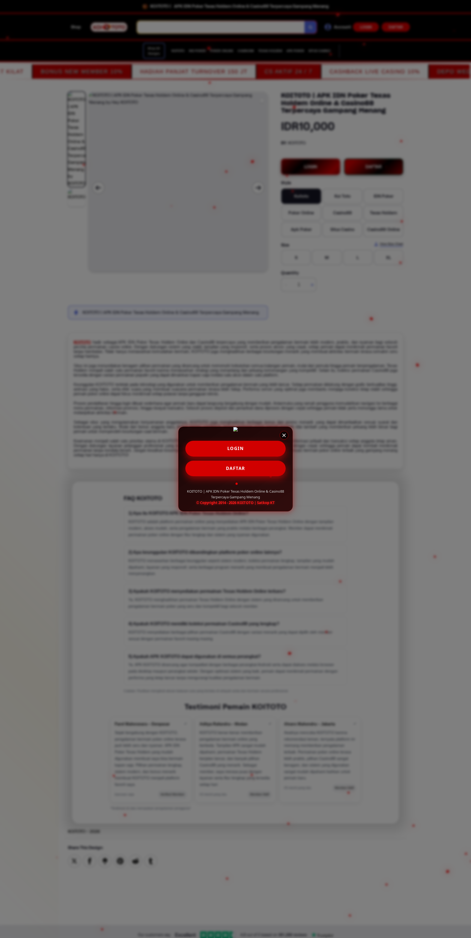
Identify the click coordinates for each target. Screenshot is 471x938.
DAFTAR (235, 468)
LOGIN (235, 448)
